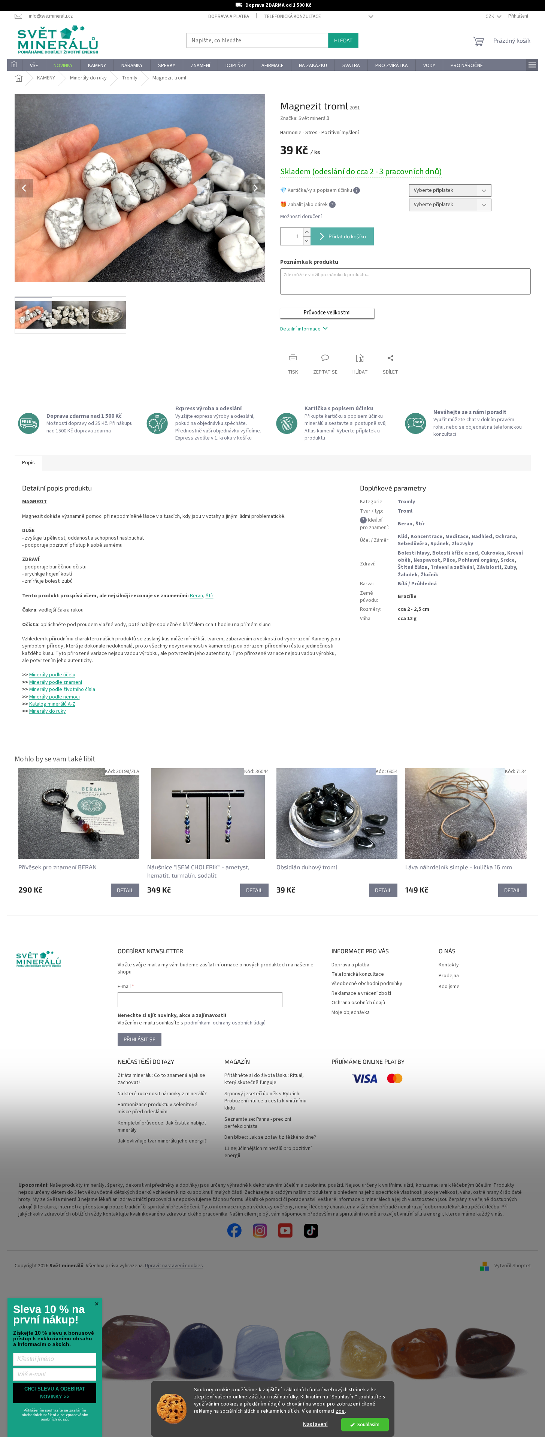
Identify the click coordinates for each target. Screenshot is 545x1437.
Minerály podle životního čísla (62, 689)
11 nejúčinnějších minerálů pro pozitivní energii (268, 1152)
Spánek (439, 543)
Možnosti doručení (301, 216)
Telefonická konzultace (292, 16)
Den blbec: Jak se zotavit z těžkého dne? (270, 1137)
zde (340, 1411)
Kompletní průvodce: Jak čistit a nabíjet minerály (162, 1127)
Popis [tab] (28, 463)
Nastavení (315, 1424)
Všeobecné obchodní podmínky (366, 983)
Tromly (406, 501)
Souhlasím (368, 1424)
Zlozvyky (462, 543)
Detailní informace (300, 329)
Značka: (304, 118)
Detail (125, 890)
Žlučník (429, 575)
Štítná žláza (412, 567)
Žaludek (408, 575)
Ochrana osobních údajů (358, 1002)
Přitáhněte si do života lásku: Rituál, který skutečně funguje (264, 1079)
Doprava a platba (228, 16)
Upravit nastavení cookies (174, 1266)
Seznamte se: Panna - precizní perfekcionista (257, 1123)
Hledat (343, 40)
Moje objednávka (350, 1012)
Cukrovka (492, 553)
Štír (210, 596)
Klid (403, 536)
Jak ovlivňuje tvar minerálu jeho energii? (162, 1141)
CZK (490, 16)
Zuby (510, 567)
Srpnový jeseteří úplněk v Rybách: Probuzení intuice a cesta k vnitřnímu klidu (265, 1101)
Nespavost (427, 560)
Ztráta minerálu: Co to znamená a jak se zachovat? (161, 1079)
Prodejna (449, 975)
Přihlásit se (139, 1039)
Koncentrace (426, 536)
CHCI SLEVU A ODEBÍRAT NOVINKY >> (54, 1393)
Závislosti (489, 567)
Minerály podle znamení (55, 682)
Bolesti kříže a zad (455, 553)
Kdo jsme (449, 986)
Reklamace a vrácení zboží (361, 993)
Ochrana (505, 536)
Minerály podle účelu (52, 675)
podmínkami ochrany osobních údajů (225, 1023)
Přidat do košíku (347, 236)
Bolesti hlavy (413, 553)
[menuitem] (14, 65)
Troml (405, 511)
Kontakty (449, 965)
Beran (196, 596)
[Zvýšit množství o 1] (307, 232)
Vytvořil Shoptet (512, 1266)
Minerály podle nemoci (54, 697)
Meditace (457, 536)
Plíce (449, 560)
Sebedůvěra (412, 543)
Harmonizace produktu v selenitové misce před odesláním (157, 1108)
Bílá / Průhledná (417, 584)
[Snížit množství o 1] (307, 240)
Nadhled (482, 536)
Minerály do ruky (47, 711)
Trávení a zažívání (452, 567)
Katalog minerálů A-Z (52, 704)
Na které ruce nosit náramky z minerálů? (162, 1094)
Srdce (507, 560)
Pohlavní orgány (477, 560)
